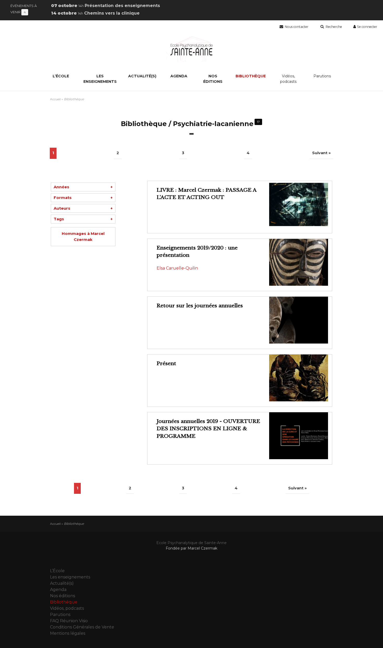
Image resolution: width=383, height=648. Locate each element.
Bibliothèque (251, 76)
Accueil (55, 99)
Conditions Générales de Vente (82, 627)
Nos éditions (213, 79)
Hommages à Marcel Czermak (83, 236)
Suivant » (321, 153)
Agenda (178, 76)
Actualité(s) (142, 76)
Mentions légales (67, 633)
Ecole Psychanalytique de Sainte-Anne (191, 542)
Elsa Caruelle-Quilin (177, 268)
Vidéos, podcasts (288, 79)
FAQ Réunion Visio (69, 620)
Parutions (322, 76)
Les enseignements (100, 79)
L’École (61, 76)
